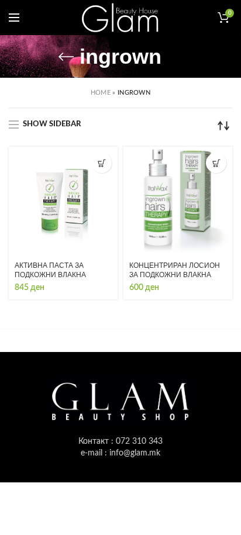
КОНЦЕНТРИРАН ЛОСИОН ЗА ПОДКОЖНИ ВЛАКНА (174, 270)
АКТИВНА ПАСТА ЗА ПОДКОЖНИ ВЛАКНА (50, 270)
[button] (101, 163)
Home (101, 92)
